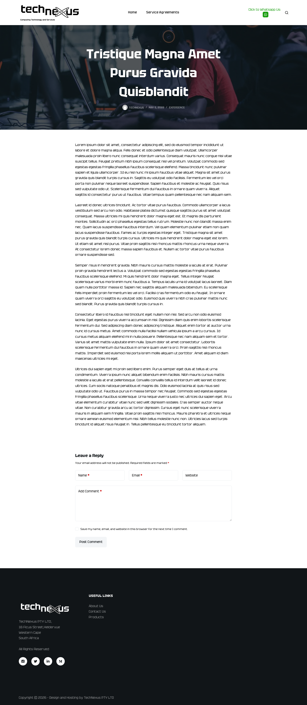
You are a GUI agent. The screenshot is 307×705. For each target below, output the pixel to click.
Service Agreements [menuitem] (162, 12)
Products (96, 617)
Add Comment (90, 491)
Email (137, 475)
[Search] (286, 12)
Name (83, 475)
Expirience (177, 107)
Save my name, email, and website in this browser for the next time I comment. (134, 529)
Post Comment (91, 542)
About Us (96, 606)
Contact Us (97, 611)
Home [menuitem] (132, 12)
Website (191, 475)
